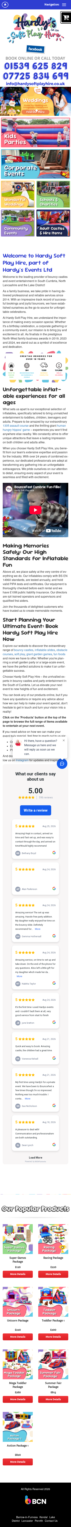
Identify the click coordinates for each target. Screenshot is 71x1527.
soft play (19, 654)
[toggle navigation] (64, 5)
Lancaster (27, 1520)
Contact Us (51, 1520)
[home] (5, 5)
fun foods (59, 654)
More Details (17, 1274)
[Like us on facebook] (35, 49)
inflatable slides (45, 650)
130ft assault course (16, 425)
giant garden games (39, 654)
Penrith (39, 1520)
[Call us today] (35, 66)
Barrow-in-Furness (27, 1517)
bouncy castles (23, 650)
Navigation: (51, 4)
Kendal (44, 1517)
